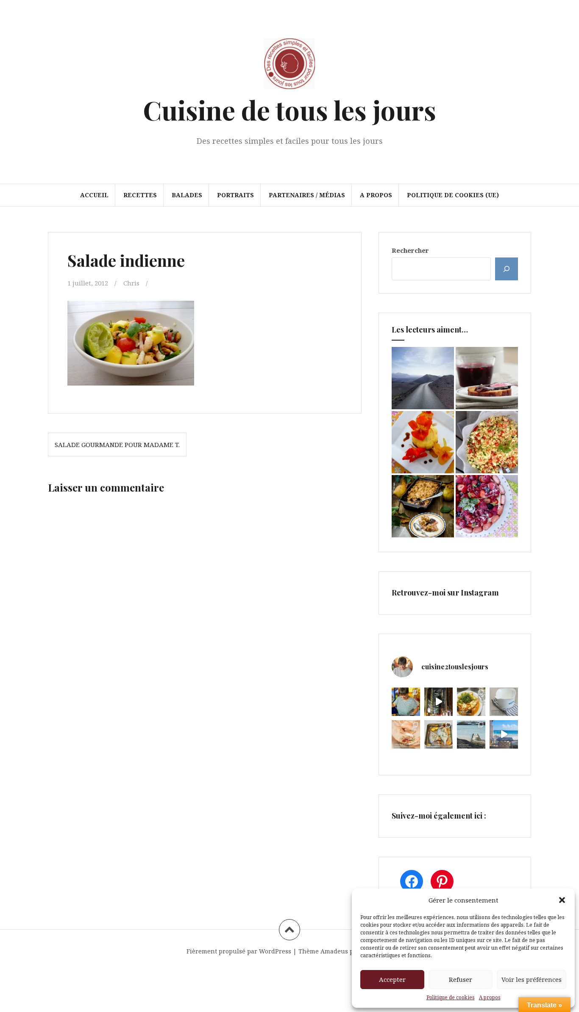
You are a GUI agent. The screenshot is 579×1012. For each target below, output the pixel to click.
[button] (562, 900)
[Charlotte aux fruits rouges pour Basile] (487, 506)
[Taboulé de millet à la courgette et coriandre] (487, 442)
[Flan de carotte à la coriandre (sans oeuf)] (423, 442)
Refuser (460, 979)
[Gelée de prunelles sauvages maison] (487, 378)
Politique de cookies (450, 997)
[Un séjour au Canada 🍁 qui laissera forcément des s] (438, 702)
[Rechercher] (506, 268)
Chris (131, 283)
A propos (490, 997)
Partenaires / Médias (307, 195)
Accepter (392, 979)
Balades (187, 195)
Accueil (94, 195)
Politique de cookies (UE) (453, 195)
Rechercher (410, 250)
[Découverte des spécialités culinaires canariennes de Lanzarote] (423, 378)
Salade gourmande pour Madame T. (117, 444)
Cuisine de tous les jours (289, 109)
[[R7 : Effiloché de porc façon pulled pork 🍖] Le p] (406, 734)
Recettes (140, 195)
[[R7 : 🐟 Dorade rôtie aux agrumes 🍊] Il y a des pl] (438, 734)
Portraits (235, 195)
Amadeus (334, 951)
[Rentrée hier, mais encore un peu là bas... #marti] (504, 734)
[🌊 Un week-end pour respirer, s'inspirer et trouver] (471, 734)
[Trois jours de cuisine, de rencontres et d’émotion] (406, 702)
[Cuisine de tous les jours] (289, 66)
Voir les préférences (531, 979)
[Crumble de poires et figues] (423, 506)
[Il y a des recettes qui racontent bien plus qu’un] (471, 702)
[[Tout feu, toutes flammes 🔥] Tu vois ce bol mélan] (504, 702)
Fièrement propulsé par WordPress (239, 951)
